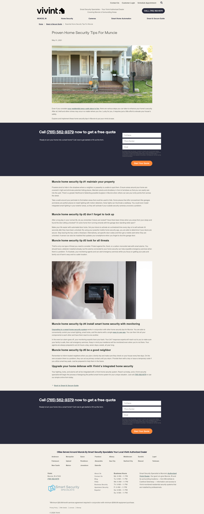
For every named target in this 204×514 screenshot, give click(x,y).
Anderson (55, 457)
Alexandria (99, 461)
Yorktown (155, 461)
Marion (68, 465)
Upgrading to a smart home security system (69, 329)
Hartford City (128, 461)
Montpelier (70, 457)
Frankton (98, 457)
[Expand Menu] (74, 18)
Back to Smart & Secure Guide (66, 385)
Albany (111, 457)
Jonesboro (84, 465)
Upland (68, 461)
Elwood (140, 461)
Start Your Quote (141, 163)
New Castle (56, 465)
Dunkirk (141, 457)
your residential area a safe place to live (83, 108)
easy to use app (119, 332)
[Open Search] (161, 3)
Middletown (128, 457)
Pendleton (84, 461)
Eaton (82, 457)
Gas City (112, 461)
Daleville (98, 465)
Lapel (154, 457)
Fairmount (55, 461)
